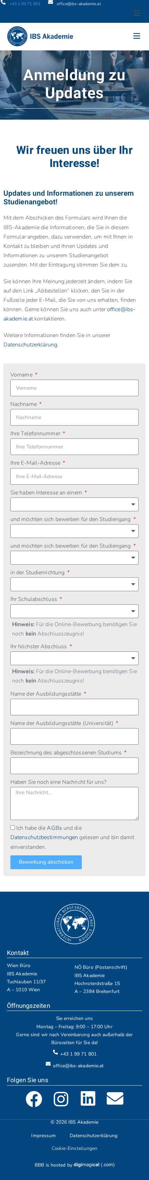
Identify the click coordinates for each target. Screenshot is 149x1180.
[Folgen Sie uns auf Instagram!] (61, 1099)
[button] (136, 13)
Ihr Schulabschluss (34, 599)
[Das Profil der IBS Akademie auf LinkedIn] (88, 1099)
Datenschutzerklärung (30, 345)
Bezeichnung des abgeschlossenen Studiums (66, 752)
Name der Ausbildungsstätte (46, 694)
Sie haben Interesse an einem (47, 492)
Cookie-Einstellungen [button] (75, 1148)
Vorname (22, 375)
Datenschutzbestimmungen (44, 837)
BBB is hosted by (54, 1165)
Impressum (43, 1135)
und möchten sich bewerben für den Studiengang (71, 519)
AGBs (54, 828)
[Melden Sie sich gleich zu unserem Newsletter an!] (115, 1099)
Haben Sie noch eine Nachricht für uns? (58, 782)
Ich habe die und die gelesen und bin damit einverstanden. (72, 837)
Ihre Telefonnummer (36, 433)
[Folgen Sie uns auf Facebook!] (34, 1099)
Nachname (24, 404)
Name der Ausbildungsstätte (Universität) (62, 723)
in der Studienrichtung (38, 572)
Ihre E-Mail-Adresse (36, 463)
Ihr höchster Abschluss (39, 646)
